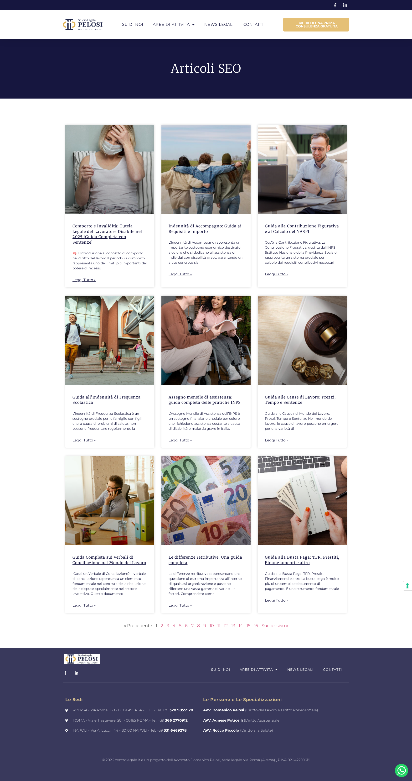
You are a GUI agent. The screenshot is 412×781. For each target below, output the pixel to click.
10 (212, 625)
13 (233, 625)
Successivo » (275, 625)
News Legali (219, 24)
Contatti (253, 24)
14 (241, 625)
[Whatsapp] (401, 770)
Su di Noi (132, 24)
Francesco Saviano (218, 770)
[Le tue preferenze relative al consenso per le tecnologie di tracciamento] (407, 585)
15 (248, 625)
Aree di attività (171, 24)
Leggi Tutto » (84, 280)
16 (256, 625)
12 (226, 625)
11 (218, 625)
